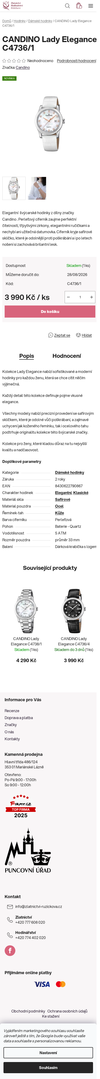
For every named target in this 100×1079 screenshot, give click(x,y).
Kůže (59, 512)
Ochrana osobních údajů (67, 1011)
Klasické (80, 492)
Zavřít (29, 335)
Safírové (62, 499)
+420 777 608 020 (30, 920)
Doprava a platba (19, 717)
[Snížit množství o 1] (68, 297)
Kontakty (12, 738)
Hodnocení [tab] (67, 356)
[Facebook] (10, 950)
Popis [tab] (26, 356)
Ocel (59, 506)
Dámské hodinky (69, 472)
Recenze (12, 710)
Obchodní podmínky (28, 1011)
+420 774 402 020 (30, 935)
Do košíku (50, 311)
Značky (11, 724)
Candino (23, 67)
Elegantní (63, 492)
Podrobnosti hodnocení (76, 60)
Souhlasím (48, 1067)
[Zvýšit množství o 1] (91, 297)
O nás (9, 731)
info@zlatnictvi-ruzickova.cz (38, 906)
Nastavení (48, 1052)
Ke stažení (50, 1016)
